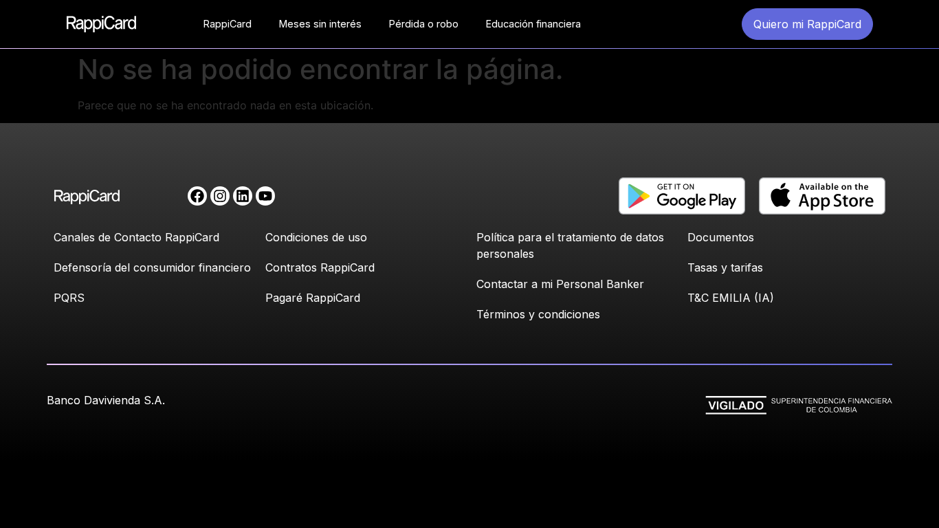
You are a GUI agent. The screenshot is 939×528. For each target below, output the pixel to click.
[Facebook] (197, 196)
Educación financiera (533, 24)
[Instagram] (220, 196)
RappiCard (227, 24)
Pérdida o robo (424, 24)
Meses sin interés (320, 24)
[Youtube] (265, 196)
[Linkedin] (242, 196)
